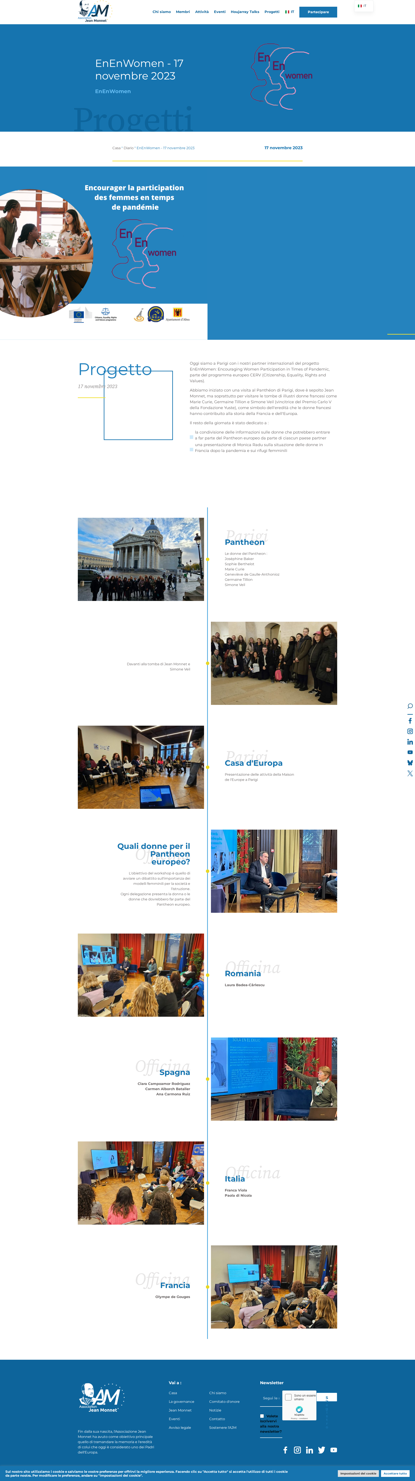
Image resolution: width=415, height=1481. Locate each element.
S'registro (327, 1398)
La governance (181, 1402)
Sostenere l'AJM (222, 1428)
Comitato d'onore (224, 1402)
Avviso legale (180, 1428)
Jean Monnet (180, 1410)
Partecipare (318, 12)
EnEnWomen (113, 91)
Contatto (217, 1419)
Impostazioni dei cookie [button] (358, 1473)
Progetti (272, 12)
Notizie (215, 1410)
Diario (129, 148)
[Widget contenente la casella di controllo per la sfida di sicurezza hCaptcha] (299, 1405)
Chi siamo (217, 1393)
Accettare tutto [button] (395, 1473)
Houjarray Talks (245, 12)
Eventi (220, 12)
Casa (116, 148)
